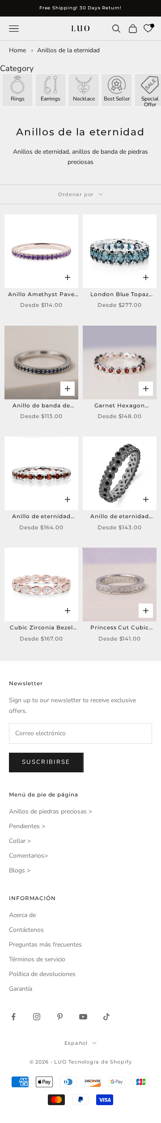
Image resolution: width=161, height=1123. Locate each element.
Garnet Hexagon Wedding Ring (119, 406)
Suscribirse (46, 762)
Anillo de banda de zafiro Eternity (41, 406)
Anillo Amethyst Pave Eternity (41, 295)
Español (75, 1043)
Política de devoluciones (42, 974)
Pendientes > (27, 826)
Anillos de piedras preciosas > (50, 811)
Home (17, 50)
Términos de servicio (37, 959)
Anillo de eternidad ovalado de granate (41, 517)
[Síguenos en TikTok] (106, 1016)
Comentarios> (28, 855)
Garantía (20, 989)
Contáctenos (26, 930)
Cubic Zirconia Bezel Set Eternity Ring (41, 628)
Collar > (20, 841)
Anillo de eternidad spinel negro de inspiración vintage (119, 517)
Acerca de (22, 915)
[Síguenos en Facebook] (13, 1016)
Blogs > (19, 870)
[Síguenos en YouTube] (83, 1016)
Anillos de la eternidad (68, 50)
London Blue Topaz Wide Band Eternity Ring (119, 295)
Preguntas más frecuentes (45, 944)
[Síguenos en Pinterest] (59, 1016)
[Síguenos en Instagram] (36, 1016)
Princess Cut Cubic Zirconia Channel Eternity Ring (119, 628)
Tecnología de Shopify (99, 1062)
